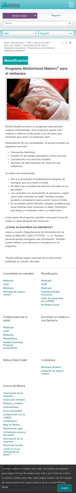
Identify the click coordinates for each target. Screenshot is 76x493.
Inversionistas (11, 407)
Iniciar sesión (19, 15)
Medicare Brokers (51, 367)
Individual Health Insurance (50, 293)
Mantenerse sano (13, 428)
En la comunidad (12, 410)
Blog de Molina (11, 424)
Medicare (8, 288)
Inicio (7, 42)
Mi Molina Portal (50, 304)
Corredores (48, 360)
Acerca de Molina (14, 385)
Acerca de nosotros (14, 399)
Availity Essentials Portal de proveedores (13, 345)
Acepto (64, 487)
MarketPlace (10, 338)
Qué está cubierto (13, 45)
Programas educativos (15, 48)
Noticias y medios (13, 403)
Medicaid (8, 280)
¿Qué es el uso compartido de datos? (11, 451)
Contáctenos (10, 421)
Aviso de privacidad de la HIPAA (52, 299)
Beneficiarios (18, 42)
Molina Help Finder (15, 360)
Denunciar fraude (13, 445)
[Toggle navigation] (71, 5)
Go (69, 23)
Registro (56, 15)
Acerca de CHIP (42, 42)
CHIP (29, 42)
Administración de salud (35, 45)
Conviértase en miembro (18, 273)
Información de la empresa (13, 394)
